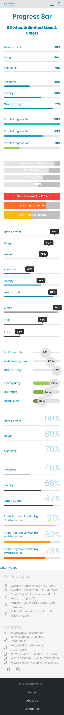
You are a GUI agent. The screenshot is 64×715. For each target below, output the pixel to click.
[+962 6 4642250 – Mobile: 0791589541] (7, 654)
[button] (52, 4)
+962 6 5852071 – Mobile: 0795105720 (34, 663)
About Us (32, 701)
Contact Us (32, 709)
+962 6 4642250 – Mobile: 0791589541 (34, 654)
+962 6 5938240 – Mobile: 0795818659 (35, 658)
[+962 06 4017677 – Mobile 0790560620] (7, 639)
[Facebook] (8, 669)
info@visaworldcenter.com (28, 633)
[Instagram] (18, 669)
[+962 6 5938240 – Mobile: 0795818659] (7, 658)
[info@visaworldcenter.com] (7, 632)
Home (32, 692)
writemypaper (9, 568)
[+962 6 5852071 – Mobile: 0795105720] (7, 662)
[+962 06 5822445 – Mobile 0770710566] (7, 647)
